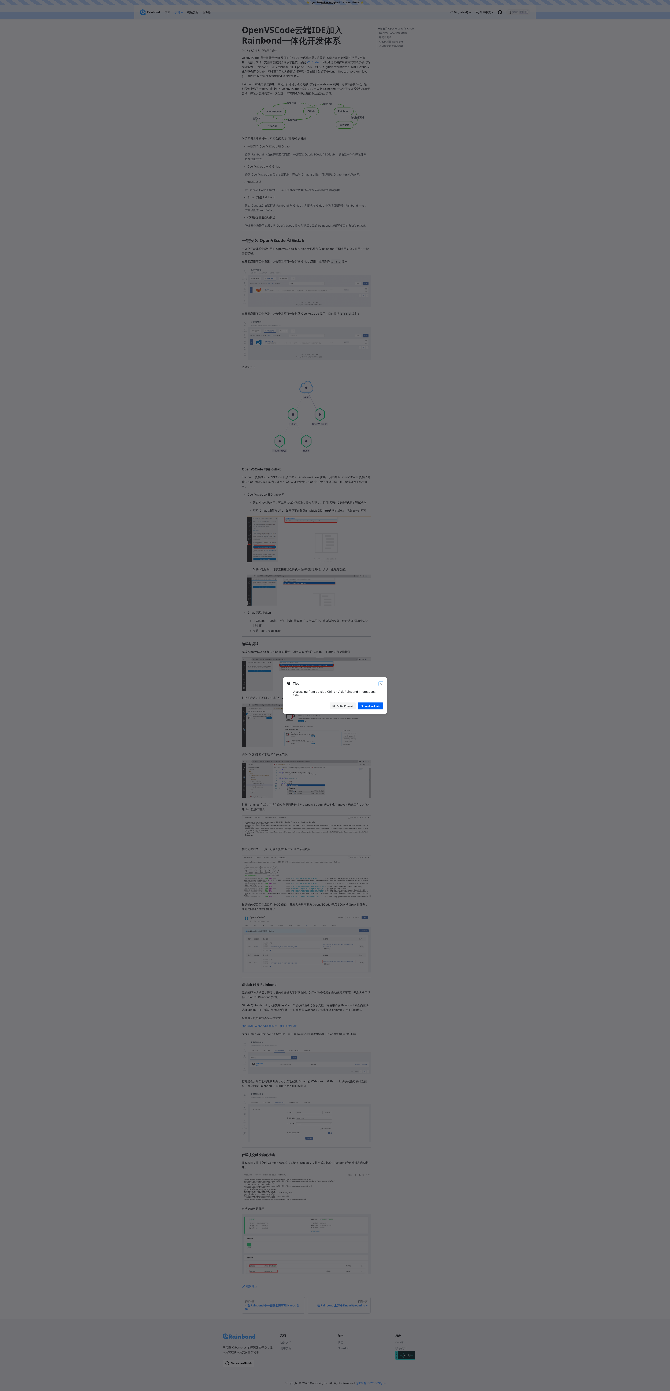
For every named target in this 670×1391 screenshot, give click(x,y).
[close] (381, 684)
